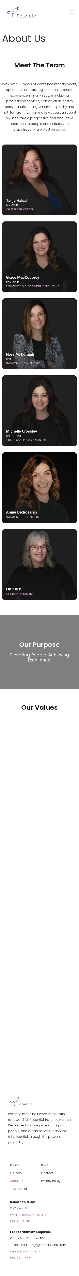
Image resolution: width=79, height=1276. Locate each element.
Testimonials (19, 1189)
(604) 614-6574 (21, 1258)
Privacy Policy (51, 1181)
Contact (47, 1173)
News (45, 1165)
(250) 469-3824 (21, 1221)
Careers (16, 1173)
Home (14, 1165)
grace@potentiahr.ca (25, 1251)
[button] (71, 12)
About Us (16, 1181)
